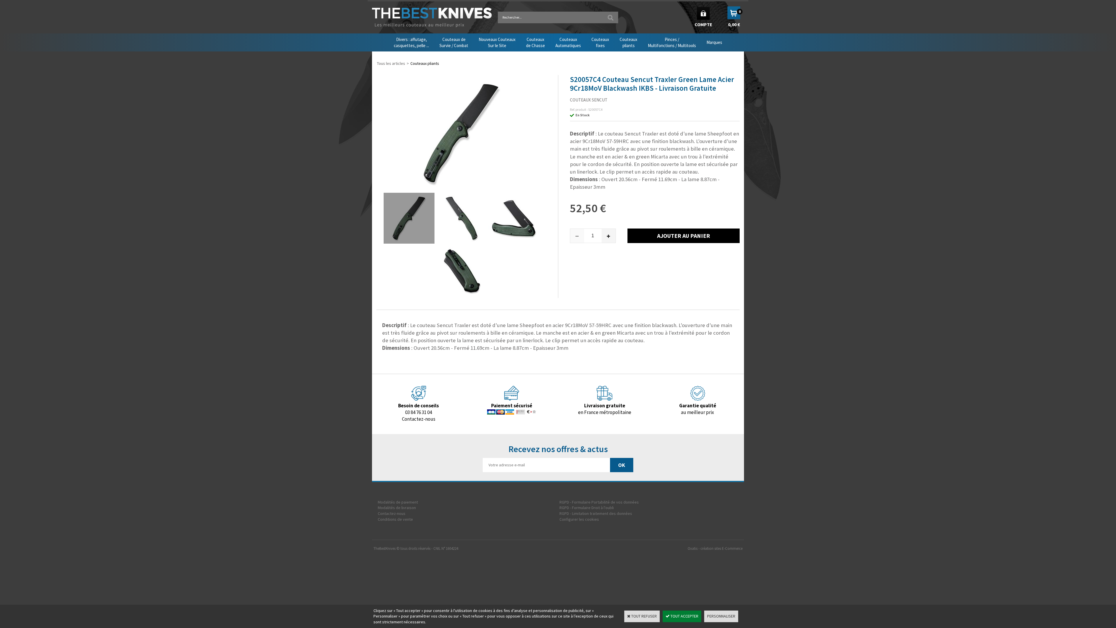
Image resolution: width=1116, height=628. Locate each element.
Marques (714, 42)
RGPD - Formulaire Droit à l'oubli (586, 507)
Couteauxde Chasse (535, 42)
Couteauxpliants (628, 42)
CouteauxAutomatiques (568, 42)
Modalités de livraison (397, 507)
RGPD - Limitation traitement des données (595, 513)
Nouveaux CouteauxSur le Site (497, 42)
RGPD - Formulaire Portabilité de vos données (599, 502)
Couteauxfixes (600, 42)
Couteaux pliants (424, 63)
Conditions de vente (395, 519)
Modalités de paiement (398, 502)
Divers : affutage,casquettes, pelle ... (411, 42)
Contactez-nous (391, 513)
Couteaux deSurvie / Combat (453, 42)
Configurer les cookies (579, 519)
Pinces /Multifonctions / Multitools (672, 42)
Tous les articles (391, 63)
